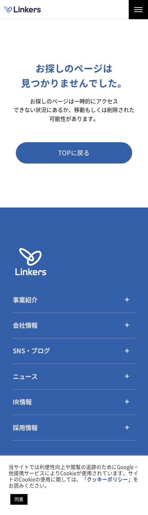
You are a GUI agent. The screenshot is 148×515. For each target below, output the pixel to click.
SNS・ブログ (31, 351)
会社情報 (25, 325)
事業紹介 (25, 300)
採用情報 (25, 428)
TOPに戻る (73, 153)
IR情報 (22, 402)
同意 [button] (18, 499)
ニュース (25, 376)
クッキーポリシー (107, 479)
